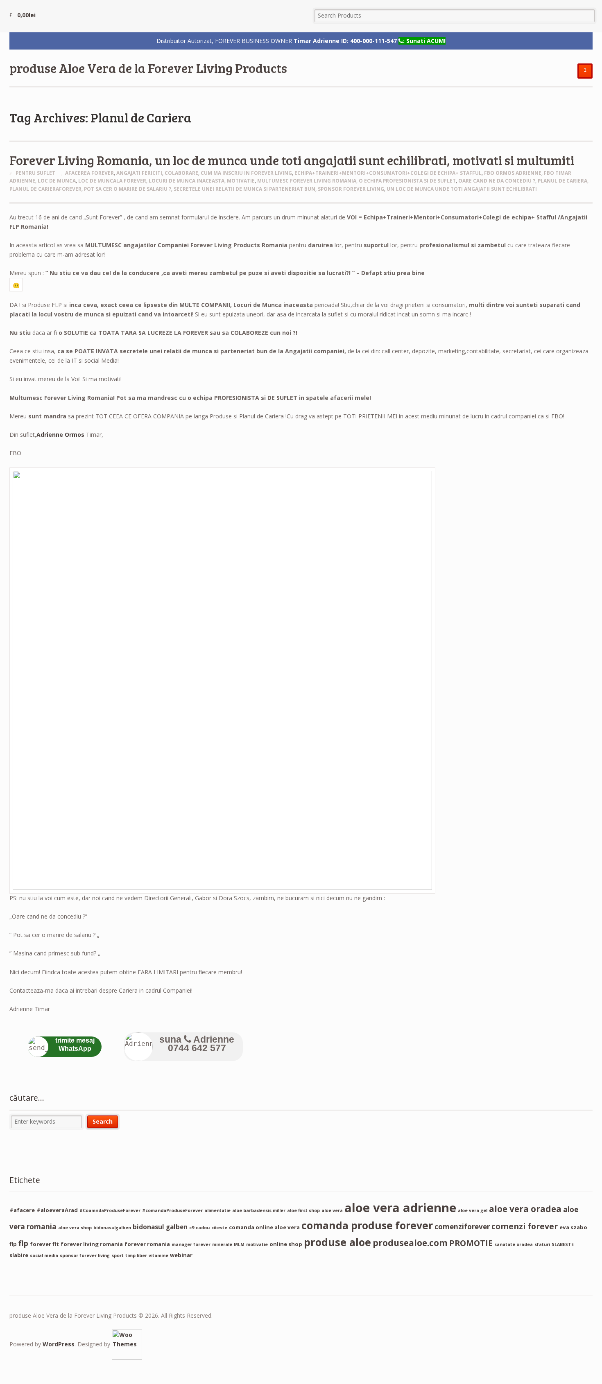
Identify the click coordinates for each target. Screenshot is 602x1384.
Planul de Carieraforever (45, 188)
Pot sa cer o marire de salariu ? (127, 188)
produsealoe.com (410, 1243)
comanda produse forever (367, 1225)
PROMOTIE (471, 1243)
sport (117, 1255)
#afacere (22, 1210)
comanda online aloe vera (264, 1227)
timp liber (136, 1255)
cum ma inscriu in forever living (246, 172)
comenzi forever (524, 1226)
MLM (239, 1244)
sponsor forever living (351, 188)
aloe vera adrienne (400, 1207)
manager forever (191, 1244)
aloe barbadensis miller (258, 1210)
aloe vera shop (75, 1227)
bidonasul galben (160, 1227)
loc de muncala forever (112, 180)
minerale (222, 1244)
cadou (203, 1227)
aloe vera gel (472, 1210)
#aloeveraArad (57, 1210)
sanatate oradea (513, 1244)
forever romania (147, 1244)
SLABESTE (563, 1244)
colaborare (181, 172)
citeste (219, 1227)
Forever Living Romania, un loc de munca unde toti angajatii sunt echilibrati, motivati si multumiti (291, 160)
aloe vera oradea (525, 1209)
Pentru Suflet (35, 172)
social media (44, 1255)
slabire (18, 1255)
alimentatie (217, 1210)
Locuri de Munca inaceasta (186, 180)
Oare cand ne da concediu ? (496, 180)
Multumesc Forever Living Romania (306, 180)
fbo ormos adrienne (512, 172)
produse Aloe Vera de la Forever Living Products (148, 68)
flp (23, 1243)
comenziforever (462, 1226)
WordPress (59, 1344)
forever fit (44, 1244)
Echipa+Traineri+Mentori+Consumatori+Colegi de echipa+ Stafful (388, 172)
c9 (191, 1227)
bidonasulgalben (112, 1227)
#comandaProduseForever (172, 1210)
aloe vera (332, 1210)
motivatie (241, 180)
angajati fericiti (139, 172)
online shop (285, 1244)
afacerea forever (89, 172)
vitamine (158, 1255)
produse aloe (337, 1242)
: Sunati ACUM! (424, 41)
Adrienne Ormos (60, 434)
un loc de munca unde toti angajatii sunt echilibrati (462, 188)
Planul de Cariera (562, 180)
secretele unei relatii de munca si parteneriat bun (244, 188)
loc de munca (57, 180)
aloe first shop (303, 1210)
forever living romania (92, 1244)
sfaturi (542, 1244)
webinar (181, 1255)
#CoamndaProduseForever (109, 1210)
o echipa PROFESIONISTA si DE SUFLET (407, 180)
